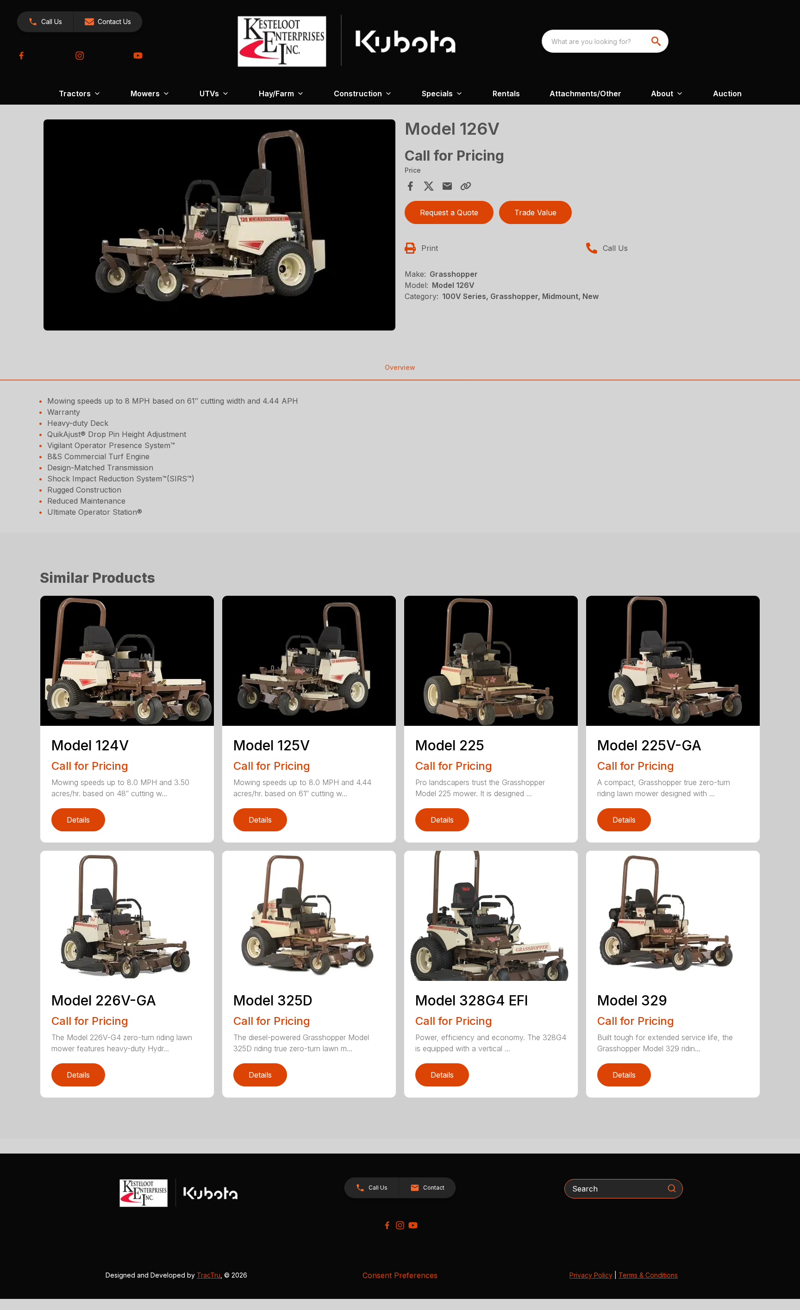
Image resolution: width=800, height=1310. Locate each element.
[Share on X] (428, 186)
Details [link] (78, 819)
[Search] (671, 1188)
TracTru (208, 1275)
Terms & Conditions (648, 1275)
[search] (657, 41)
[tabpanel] (219, 226)
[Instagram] (79, 55)
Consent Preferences (400, 1275)
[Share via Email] (447, 186)
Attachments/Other (585, 93)
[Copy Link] (465, 186)
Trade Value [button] (535, 212)
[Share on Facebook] (410, 186)
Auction (727, 93)
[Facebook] (21, 55)
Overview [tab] (400, 367)
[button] (45, 21)
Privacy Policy (590, 1275)
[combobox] (605, 41)
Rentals (506, 93)
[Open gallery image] (219, 225)
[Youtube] (138, 55)
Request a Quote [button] (449, 212)
